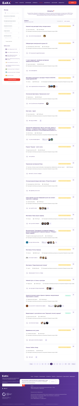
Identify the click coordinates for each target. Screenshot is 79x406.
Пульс (16, 2)
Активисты (35, 2)
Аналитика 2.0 (47, 2)
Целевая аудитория (7, 35)
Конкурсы (21, 2)
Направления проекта (8, 25)
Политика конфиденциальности (37, 404)
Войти (72, 2)
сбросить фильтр (12, 82)
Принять (53, 381)
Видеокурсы (61, 2)
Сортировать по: (60, 21)
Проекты (41, 2)
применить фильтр (12, 79)
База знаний (54, 2)
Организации (28, 2)
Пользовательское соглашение (51, 404)
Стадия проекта (7, 30)
